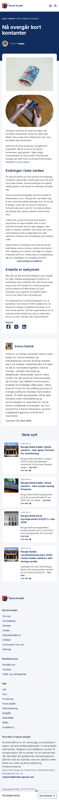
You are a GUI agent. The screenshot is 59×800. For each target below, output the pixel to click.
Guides (6, 630)
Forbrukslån (9, 703)
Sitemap (6, 649)
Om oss (6, 616)
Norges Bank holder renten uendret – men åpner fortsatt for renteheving (37, 450)
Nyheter (11, 18)
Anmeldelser (9, 620)
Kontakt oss (8, 664)
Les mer (33, 467)
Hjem (4, 18)
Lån (4, 689)
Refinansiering (10, 708)
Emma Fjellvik (24, 346)
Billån (5, 722)
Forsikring (7, 698)
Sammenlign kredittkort (29, 261)
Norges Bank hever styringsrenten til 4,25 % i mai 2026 (38, 519)
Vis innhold (45, 795)
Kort (4, 694)
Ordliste (6, 639)
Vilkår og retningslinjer (14, 674)
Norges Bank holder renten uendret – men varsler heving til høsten (37, 486)
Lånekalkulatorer (11, 635)
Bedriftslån (8, 717)
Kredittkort (8, 727)
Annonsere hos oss (13, 644)
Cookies (6, 669)
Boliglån (6, 713)
